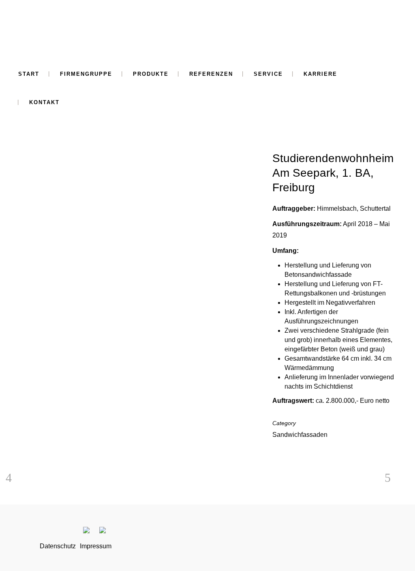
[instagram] (91, 532)
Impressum (95, 546)
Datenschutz (58, 546)
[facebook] (105, 532)
